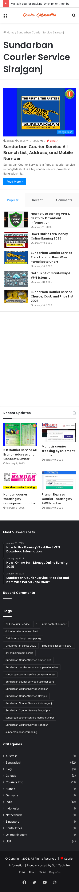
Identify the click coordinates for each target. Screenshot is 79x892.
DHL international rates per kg (23, 638)
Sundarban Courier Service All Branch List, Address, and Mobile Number (38, 152)
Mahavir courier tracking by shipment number (41, 3)
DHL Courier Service (17, 624)
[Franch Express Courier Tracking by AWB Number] (59, 480)
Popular (13, 200)
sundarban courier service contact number (30, 674)
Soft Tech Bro (61, 865)
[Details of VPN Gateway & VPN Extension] (16, 279)
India (9, 802)
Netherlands (14, 815)
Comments (64, 200)
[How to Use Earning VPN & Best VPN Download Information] (16, 219)
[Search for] (74, 16)
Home (10, 32)
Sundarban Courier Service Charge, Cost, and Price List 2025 (52, 296)
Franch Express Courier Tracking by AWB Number (57, 498)
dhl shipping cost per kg (19, 652)
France (10, 788)
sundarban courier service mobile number (29, 717)
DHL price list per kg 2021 (57, 645)
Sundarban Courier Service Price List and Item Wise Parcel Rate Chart (51, 257)
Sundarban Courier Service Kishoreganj (28, 703)
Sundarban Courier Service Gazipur (26, 696)
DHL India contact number (51, 624)
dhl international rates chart (21, 631)
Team (42, 872)
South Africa (14, 828)
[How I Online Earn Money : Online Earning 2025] (16, 240)
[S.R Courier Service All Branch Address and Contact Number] (20, 434)
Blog (9, 769)
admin (10, 140)
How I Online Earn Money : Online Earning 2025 (50, 236)
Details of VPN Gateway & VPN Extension (51, 275)
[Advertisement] (39, 359)
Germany (12, 795)
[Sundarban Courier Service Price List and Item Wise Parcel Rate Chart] (16, 257)
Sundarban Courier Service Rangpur (26, 724)
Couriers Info (14, 782)
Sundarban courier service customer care (29, 681)
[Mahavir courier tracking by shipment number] (59, 432)
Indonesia (12, 808)
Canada (11, 775)
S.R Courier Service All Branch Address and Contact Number (20, 454)
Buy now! (55, 872)
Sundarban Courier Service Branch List (28, 660)
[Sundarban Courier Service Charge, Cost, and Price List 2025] (16, 296)
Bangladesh (13, 762)
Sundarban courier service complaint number (31, 667)
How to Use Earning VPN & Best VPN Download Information (50, 218)
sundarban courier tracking (21, 732)
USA (9, 841)
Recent (37, 200)
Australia (11, 756)
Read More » (15, 181)
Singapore (12, 821)
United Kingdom (16, 834)
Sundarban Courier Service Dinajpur (26, 688)
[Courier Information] (39, 15)
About (32, 872)
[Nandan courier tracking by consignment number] (20, 480)
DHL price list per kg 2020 (20, 645)
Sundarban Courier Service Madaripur (27, 710)
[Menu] (5, 16)
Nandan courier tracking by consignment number (20, 498)
